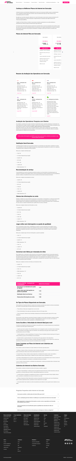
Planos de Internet (19, 2)
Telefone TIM (36, 419)
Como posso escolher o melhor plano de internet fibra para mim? (30, 394)
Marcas (45, 415)
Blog (58, 2)
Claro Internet (6, 427)
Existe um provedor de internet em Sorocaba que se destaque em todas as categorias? (35, 410)
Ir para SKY (34, 93)
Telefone (65, 424)
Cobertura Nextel (57, 432)
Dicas (65, 419)
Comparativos (66, 418)
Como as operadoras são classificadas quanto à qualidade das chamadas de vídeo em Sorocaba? (35, 406)
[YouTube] (65, 443)
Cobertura (56, 415)
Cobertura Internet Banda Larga (57, 417)
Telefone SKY (36, 423)
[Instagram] (71, 443)
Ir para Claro (19, 93)
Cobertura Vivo (56, 422)
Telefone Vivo (36, 416)
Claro (45, 418)
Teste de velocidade (35, 441)
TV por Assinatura (26, 2)
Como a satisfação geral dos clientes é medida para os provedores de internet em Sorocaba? (36, 397)
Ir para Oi (48, 116)
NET (44, 424)
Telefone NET (36, 424)
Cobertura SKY (56, 427)
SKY (44, 421)
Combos (5, 449)
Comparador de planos (36, 443)
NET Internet (6, 421)
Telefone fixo (6, 447)
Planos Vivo (26, 419)
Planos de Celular (34, 2)
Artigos (65, 415)
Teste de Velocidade (7, 432)
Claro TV (15, 418)
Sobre (47, 441)
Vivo (44, 416)
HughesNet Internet (7, 429)
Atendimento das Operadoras (51, 2)
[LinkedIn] (67, 443)
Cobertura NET (56, 430)
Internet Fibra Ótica (7, 416)
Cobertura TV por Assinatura (57, 420)
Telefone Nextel (36, 426)
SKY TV (15, 419)
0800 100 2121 (45, 48)
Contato (47, 445)
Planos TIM (26, 423)
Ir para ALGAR (34, 111)
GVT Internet (6, 431)
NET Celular (26, 418)
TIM (44, 419)
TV (64, 426)
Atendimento (36, 415)
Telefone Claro (36, 418)
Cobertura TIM (56, 425)
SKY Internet (6, 424)
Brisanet (45, 423)
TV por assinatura (7, 445)
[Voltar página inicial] (9, 2)
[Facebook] (69, 443)
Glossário (65, 421)
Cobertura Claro (57, 424)
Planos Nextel (26, 416)
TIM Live (5, 423)
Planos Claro (26, 421)
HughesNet (46, 426)
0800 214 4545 (66, 2)
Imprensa (48, 443)
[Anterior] (13, 52)
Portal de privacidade (7, 457)
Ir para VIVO (19, 111)
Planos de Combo (41, 2)
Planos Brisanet (26, 424)
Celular (65, 416)
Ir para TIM (49, 93)
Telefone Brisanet (37, 421)
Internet (65, 423)
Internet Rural (6, 418)
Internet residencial (7, 443)
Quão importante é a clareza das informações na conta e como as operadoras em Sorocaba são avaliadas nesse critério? (36, 402)
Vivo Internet (6, 426)
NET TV (15, 416)
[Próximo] (62, 52)
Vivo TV (15, 421)
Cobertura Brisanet (57, 428)
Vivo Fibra (5, 419)
